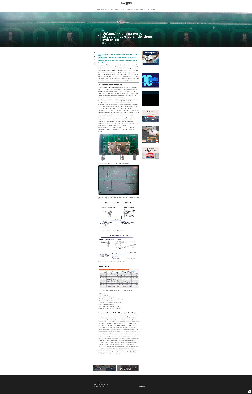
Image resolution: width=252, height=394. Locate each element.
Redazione (107, 43)
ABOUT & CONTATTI (150, 9)
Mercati (117, 9)
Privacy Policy (141, 386)
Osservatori (129, 9)
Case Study (103, 9)
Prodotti (105, 30)
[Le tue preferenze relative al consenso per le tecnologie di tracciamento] (249, 391)
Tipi (108, 9)
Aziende (123, 9)
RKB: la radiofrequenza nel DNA (106, 368)
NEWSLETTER (142, 9)
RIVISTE (136, 9)
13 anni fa (110, 43)
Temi (112, 9)
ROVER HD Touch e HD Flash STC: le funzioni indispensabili (126, 369)
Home (98, 9)
